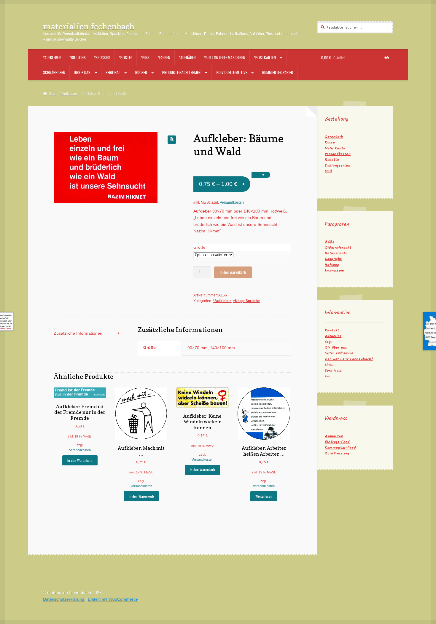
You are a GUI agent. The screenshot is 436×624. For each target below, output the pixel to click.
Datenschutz (336, 253)
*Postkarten (265, 57)
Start (52, 94)
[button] (172, 139)
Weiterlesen (263, 496)
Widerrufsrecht (338, 247)
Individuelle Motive (231, 72)
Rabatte (332, 159)
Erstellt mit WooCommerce (113, 599)
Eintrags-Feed (337, 442)
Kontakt (332, 330)
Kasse (330, 142)
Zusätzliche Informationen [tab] (78, 333)
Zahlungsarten (337, 165)
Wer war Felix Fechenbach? (349, 359)
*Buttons (77, 57)
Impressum (334, 270)
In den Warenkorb (233, 272)
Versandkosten (232, 202)
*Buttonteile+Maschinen (224, 57)
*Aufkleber (52, 57)
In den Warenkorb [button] (80, 460)
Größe (199, 247)
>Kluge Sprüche (246, 301)
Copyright (333, 259)
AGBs (329, 242)
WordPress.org (337, 453)
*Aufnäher (187, 57)
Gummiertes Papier (277, 72)
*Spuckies (102, 57)
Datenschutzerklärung (63, 599)
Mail (328, 171)
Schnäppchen (54, 72)
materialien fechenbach (89, 26)
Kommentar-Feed (340, 448)
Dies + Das (82, 72)
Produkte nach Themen (181, 72)
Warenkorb (334, 137)
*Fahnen (164, 57)
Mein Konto (335, 148)
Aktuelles (333, 336)
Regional (113, 72)
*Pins (145, 57)
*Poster (126, 57)
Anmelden (334, 436)
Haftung (332, 265)
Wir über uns (336, 347)
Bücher (141, 72)
